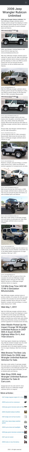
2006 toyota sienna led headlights (11, 427)
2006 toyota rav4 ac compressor (11, 402)
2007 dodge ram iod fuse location (11, 416)
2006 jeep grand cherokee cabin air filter (13, 407)
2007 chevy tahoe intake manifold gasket (11, 422)
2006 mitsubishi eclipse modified (11, 412)
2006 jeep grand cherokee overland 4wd (13, 432)
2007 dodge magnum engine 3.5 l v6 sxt (13, 397)
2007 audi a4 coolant (7, 437)
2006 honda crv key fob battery (10, 442)
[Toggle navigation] (26, 2)
